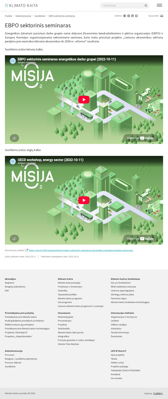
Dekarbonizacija (23, 15)
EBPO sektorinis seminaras (62, 15)
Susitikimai (40, 15)
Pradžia (8, 15)
